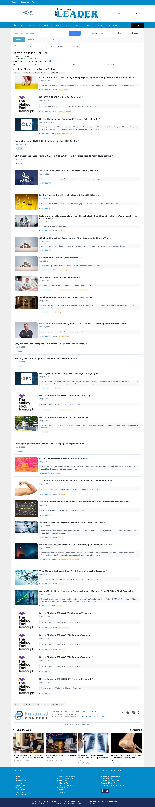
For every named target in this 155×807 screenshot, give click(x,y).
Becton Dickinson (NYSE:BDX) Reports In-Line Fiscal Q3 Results (47, 141)
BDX (43, 53)
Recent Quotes (97, 33)
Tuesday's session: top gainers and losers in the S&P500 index (46, 358)
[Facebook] (127, 715)
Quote (37, 64)
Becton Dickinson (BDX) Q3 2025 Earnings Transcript (66, 657)
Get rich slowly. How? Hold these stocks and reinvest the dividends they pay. (71, 266)
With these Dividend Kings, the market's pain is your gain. (63, 510)
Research (110, 64)
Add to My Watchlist (54, 61)
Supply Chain (62, 230)
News (40, 46)
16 (57, 73)
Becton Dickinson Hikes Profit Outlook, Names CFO (65, 417)
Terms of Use (35, 803)
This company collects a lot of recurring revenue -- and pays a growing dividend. (72, 489)
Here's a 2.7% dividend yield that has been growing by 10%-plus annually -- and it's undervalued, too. (80, 204)
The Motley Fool (46, 89)
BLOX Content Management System (106, 801)
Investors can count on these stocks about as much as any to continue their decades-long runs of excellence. (83, 246)
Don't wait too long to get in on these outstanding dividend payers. (66, 285)
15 (53, 73)
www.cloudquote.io (89, 712)
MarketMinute (46, 559)
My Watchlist (116, 33)
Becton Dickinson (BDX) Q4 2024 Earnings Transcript (66, 613)
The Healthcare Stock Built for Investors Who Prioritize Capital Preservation (77, 480)
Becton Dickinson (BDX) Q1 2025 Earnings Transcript (66, 679)
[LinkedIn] (133, 715)
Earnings (61, 111)
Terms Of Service (98, 717)
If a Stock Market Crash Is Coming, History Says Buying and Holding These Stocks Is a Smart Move (87, 77)
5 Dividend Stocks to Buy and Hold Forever (60, 257)
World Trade (68, 111)
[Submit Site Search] (137, 13)
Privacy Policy (84, 717)
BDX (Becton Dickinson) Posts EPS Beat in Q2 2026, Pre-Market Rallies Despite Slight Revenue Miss (64, 156)
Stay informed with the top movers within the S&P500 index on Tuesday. (51, 343)
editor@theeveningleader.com (117, 785)
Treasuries (74, 46)
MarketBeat (45, 133)
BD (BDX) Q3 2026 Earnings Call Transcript (61, 97)
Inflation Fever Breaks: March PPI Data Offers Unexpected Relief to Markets (75, 544)
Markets (19, 40)
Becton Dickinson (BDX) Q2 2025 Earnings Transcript (66, 635)
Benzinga (44, 432)
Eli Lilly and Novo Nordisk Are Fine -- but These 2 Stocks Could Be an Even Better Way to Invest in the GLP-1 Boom (88, 217)
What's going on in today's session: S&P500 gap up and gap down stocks (51, 443)
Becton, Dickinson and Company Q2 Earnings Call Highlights (69, 373)
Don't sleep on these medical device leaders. (58, 226)
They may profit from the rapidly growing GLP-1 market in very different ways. (71, 179)
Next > (62, 73)
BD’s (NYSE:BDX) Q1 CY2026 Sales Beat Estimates (63, 458)
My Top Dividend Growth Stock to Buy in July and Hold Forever (70, 195)
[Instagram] (138, 715)
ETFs (42, 40)
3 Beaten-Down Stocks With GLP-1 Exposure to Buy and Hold (69, 171)
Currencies (49, 46)
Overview (30, 46)
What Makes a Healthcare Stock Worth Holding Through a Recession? (74, 571)
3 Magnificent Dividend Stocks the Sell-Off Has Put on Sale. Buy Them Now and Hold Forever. (85, 501)
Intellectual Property (64, 270)
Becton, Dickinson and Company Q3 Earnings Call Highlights (69, 119)
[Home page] (76, 13)
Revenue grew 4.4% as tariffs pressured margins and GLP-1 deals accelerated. (71, 106)
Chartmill (20, 148)
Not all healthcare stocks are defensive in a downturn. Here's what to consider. (71, 579)
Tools (51, 40)
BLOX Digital (91, 803)
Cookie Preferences (75, 803)
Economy (65, 89)
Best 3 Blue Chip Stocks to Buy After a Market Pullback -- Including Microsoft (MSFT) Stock (84, 323)
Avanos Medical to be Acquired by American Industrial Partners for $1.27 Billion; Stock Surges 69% (86, 591)
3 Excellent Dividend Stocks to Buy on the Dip (62, 277)
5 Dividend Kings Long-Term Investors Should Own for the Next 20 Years (75, 238)
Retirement (61, 410)
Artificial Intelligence (64, 290)
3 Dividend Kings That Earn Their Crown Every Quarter (66, 297)
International (61, 46)
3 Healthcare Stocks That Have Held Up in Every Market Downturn (72, 522)
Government (62, 494)
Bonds (71, 559)
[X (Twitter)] (122, 715)
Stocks (31, 40)
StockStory (45, 473)
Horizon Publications (49, 801)
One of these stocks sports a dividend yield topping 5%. (62, 332)
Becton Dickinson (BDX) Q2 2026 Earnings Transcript (66, 395)
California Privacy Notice (59, 803)
